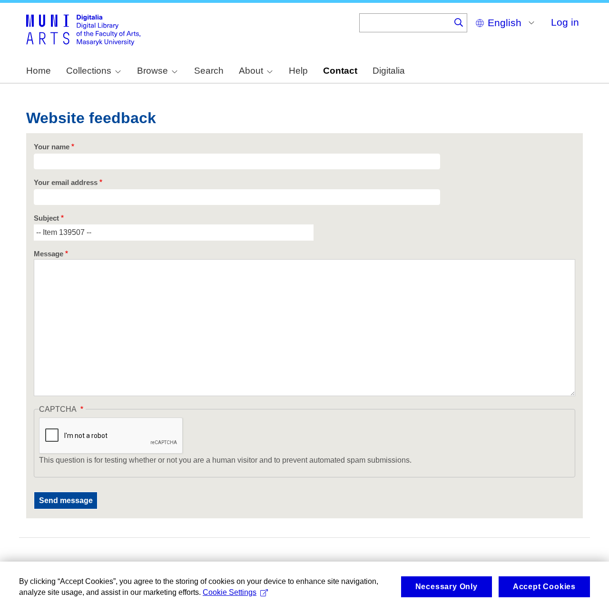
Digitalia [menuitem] (389, 70)
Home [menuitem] (38, 70)
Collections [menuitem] (88, 70)
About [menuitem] (251, 70)
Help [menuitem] (298, 70)
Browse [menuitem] (152, 70)
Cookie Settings (229, 592)
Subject (46, 218)
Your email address (66, 182)
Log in (565, 22)
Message (48, 254)
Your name (51, 147)
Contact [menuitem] (340, 70)
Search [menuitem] (209, 70)
